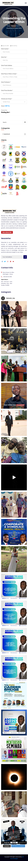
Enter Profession (6, 82)
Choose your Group (6, 98)
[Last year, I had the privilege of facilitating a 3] (14, 368)
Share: (2, 106)
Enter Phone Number (7, 90)
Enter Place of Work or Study (9, 74)
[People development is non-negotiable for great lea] (14, 695)
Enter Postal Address (6, 65)
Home (8, 26)
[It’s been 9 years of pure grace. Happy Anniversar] (14, 804)
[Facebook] (5, 106)
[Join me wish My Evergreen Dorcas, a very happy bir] (14, 559)
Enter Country (5, 49)
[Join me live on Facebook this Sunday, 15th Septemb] (14, 532)
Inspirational (14, 134)
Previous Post (4, 110)
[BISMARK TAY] (8, 3)
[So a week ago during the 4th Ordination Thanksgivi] (14, 505)
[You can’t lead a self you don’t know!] (14, 614)
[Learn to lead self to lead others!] (14, 641)
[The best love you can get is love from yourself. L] (14, 396)
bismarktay (14, 45)
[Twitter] (6, 106)
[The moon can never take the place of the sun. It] (14, 777)
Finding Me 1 (5, 112)
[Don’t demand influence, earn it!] (14, 668)
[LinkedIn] (9, 106)
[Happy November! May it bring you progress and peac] (14, 423)
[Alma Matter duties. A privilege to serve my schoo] (14, 750)
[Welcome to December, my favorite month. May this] (14, 314)
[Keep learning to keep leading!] (14, 586)
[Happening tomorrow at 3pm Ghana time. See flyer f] (14, 831)
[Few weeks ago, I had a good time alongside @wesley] (14, 341)
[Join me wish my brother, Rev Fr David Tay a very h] (14, 450)
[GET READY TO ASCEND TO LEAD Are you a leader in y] (14, 722)
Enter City (4, 57)
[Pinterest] (7, 106)
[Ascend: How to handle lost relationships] (14, 477)
